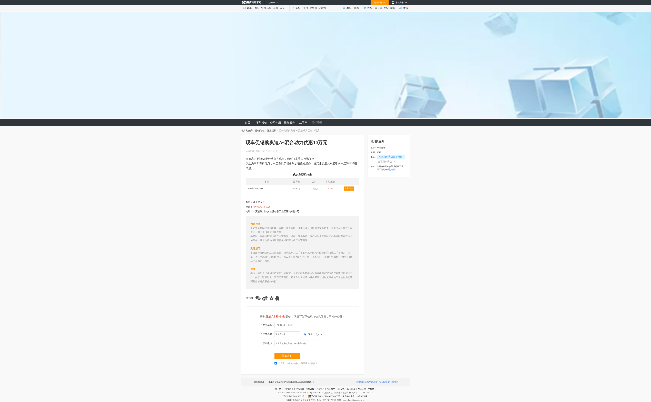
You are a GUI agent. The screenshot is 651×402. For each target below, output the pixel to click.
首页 (247, 122)
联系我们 (300, 389)
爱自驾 (378, 8)
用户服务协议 (348, 396)
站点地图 (351, 389)
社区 (369, 8)
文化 (405, 8)
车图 (275, 8)
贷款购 (322, 8)
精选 (392, 8)
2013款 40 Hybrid (255, 188)
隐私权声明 (362, 396)
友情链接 (310, 389)
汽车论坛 (341, 389)
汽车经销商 (393, 382)
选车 (249, 8)
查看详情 (349, 188)
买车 (297, 8)
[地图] (393, 169)
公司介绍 (275, 122)
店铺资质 (317, 122)
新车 (257, 8)
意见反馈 (383, 382)
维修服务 (289, 122)
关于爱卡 (279, 389)
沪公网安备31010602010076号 (326, 396)
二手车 (303, 122)
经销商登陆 (361, 382)
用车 (348, 8)
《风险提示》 (313, 363)
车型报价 (261, 122)
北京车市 (272, 2)
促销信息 (259, 130)
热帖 (386, 8)
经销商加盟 (372, 382)
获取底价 (287, 355)
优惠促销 (271, 130)
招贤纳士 (289, 389)
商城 (356, 8)
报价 (305, 8)
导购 (263, 8)
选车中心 (320, 389)
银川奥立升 (247, 130)
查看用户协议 (386, 161)
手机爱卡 (372, 389)
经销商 (313, 8)
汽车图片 (331, 389)
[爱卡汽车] (251, 2)
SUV (282, 8)
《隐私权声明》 (292, 363)
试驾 (269, 8)
